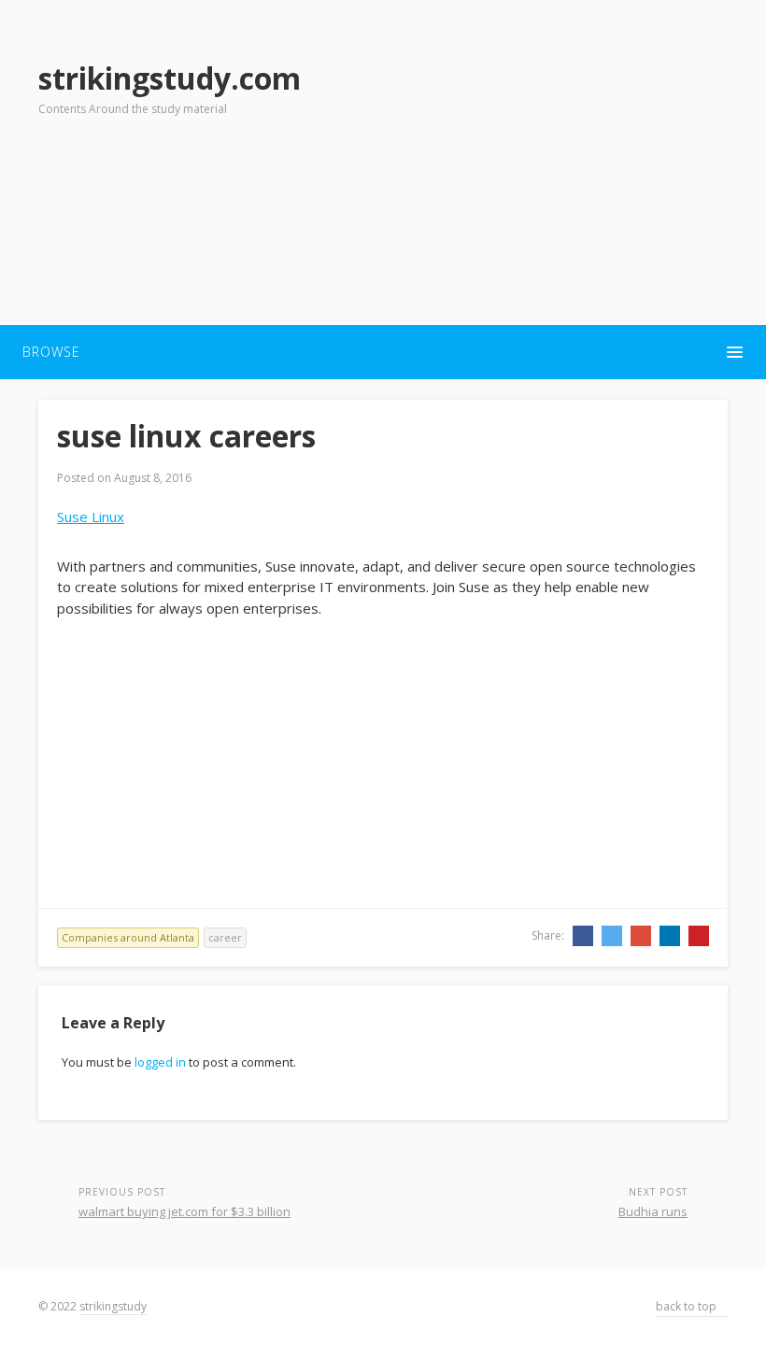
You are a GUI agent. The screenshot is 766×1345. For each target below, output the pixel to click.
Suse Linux (90, 516)
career (225, 937)
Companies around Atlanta (128, 937)
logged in (160, 1062)
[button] (383, 352)
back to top (687, 1306)
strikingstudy (113, 1306)
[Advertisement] (550, 178)
